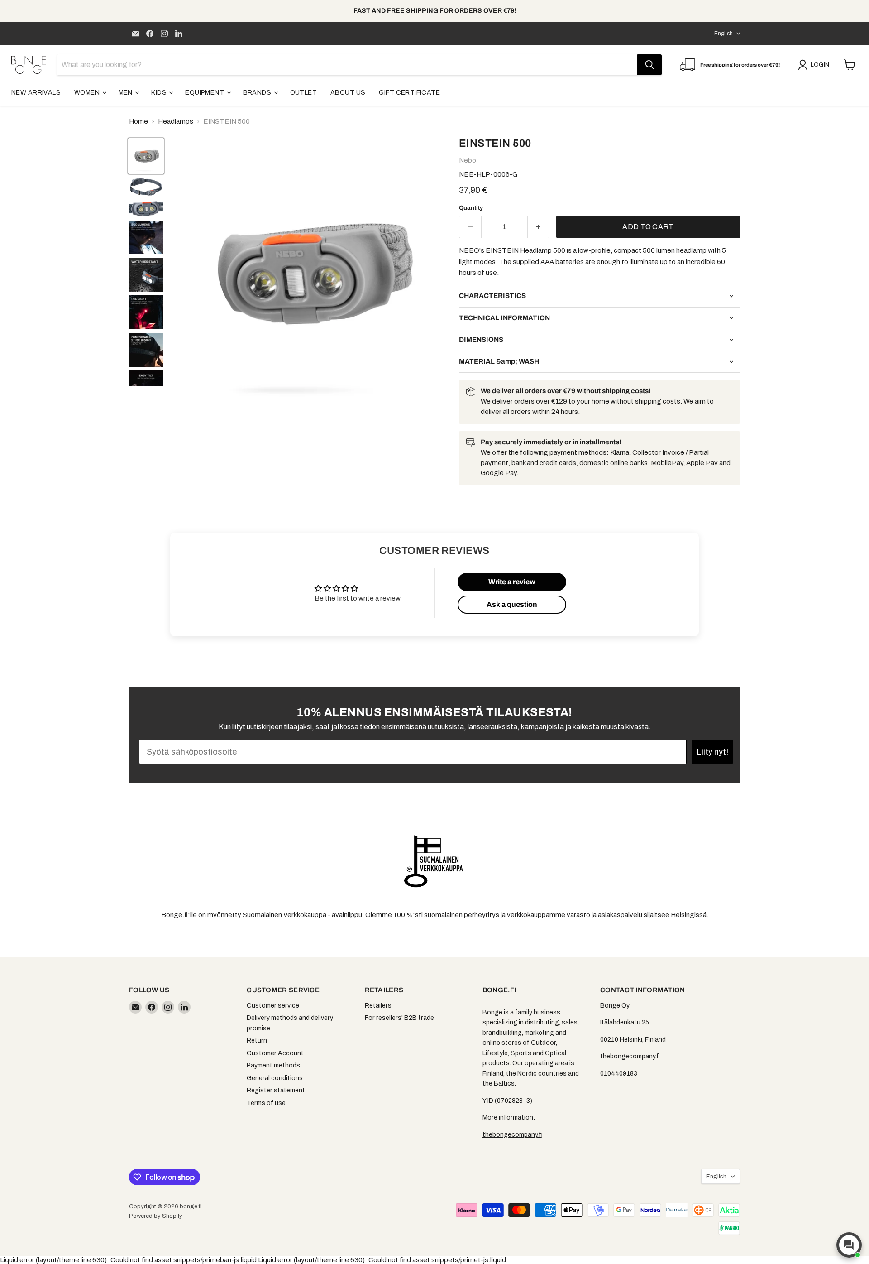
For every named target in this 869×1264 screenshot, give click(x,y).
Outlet (303, 92)
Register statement (276, 1090)
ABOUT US (347, 92)
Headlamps (175, 121)
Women (87, 92)
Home (138, 121)
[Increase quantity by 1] (539, 227)
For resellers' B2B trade (399, 1017)
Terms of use (266, 1103)
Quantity (471, 207)
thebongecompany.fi (512, 1134)
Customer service (273, 1005)
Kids (159, 92)
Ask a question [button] (512, 604)
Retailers (378, 1005)
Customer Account (275, 1053)
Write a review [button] (511, 582)
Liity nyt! (712, 751)
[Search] (649, 64)
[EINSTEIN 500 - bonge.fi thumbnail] (146, 237)
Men (126, 92)
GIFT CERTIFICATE (409, 92)
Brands (258, 92)
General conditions (275, 1078)
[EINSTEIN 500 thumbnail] (146, 156)
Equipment (205, 92)
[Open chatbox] (849, 1245)
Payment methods (273, 1065)
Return (257, 1040)
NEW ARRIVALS (36, 92)
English (723, 33)
